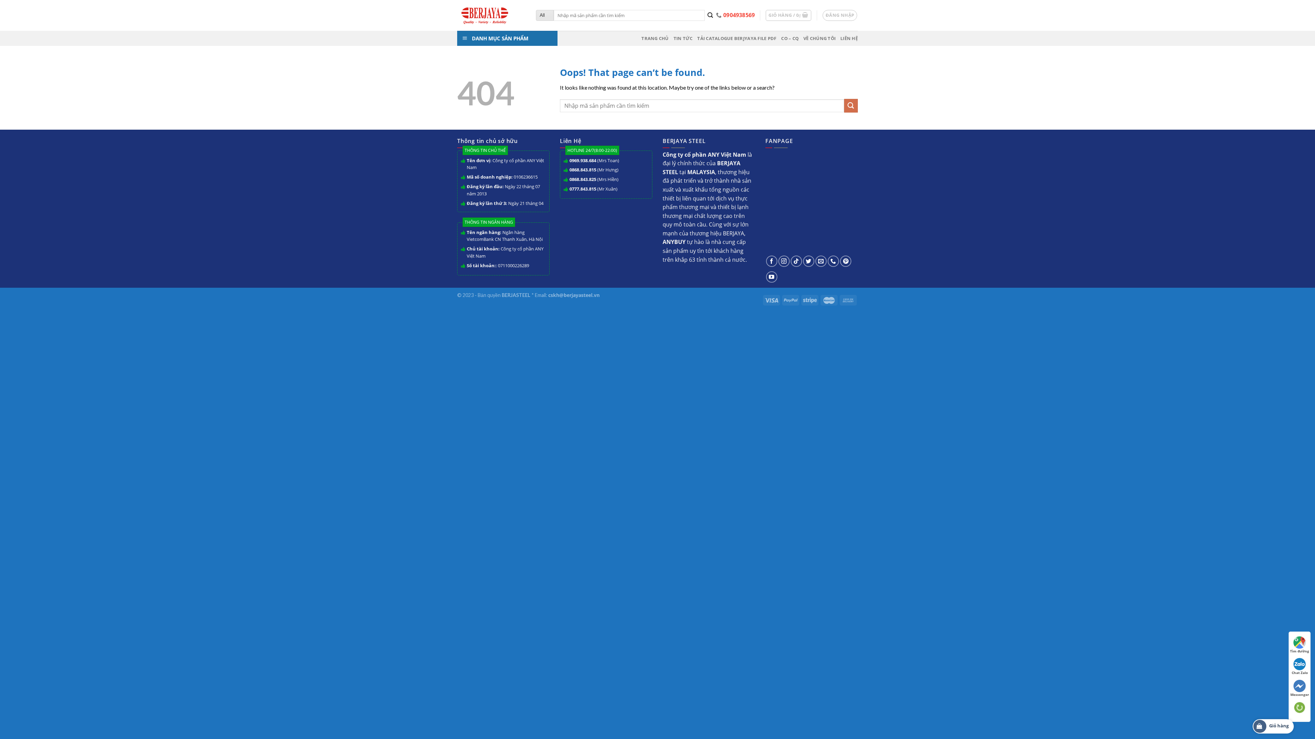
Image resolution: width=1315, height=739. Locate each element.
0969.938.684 (582, 160)
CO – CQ (790, 38)
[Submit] (710, 15)
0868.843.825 (582, 179)
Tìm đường (1299, 651)
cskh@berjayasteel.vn (574, 295)
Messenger (1299, 694)
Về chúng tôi (819, 38)
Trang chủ (654, 38)
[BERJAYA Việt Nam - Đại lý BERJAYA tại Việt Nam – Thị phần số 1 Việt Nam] (491, 15)
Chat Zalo (1300, 672)
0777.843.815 (582, 189)
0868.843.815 (582, 170)
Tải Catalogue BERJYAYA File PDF (736, 38)
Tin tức (683, 38)
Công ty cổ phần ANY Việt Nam (505, 164)
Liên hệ (849, 38)
